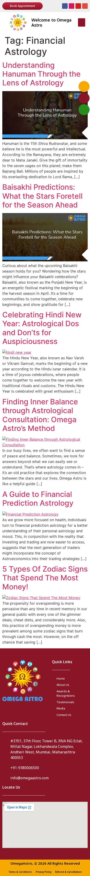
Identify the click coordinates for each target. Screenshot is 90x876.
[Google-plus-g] (85, 6)
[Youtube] (78, 6)
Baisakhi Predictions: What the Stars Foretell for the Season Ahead (42, 196)
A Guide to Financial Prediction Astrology (37, 499)
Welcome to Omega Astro (51, 22)
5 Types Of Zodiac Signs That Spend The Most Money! (45, 577)
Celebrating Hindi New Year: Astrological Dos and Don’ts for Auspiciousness (41, 328)
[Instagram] (71, 6)
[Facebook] (65, 6)
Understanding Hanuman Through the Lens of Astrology (41, 74)
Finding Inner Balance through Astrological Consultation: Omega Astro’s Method (40, 415)
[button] (81, 22)
